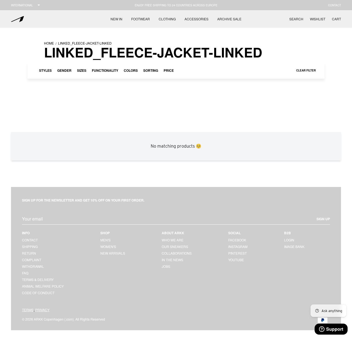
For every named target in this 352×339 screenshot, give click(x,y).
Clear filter (306, 70)
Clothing (167, 18)
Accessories (196, 18)
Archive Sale (229, 18)
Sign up (323, 218)
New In (116, 18)
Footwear (140, 18)
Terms (28, 309)
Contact (334, 5)
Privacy (42, 309)
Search (296, 18)
